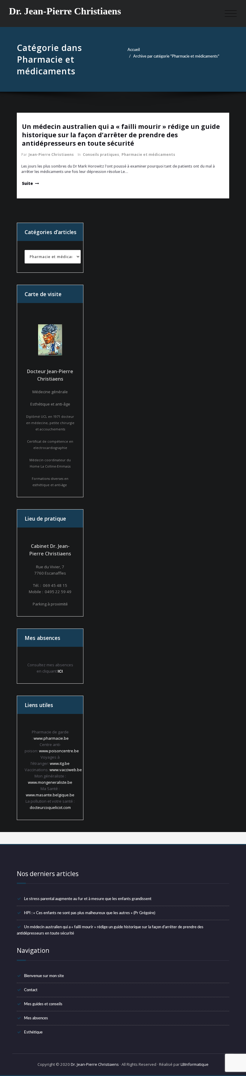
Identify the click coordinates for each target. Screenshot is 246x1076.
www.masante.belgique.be (50, 795)
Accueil (134, 50)
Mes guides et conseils (43, 1004)
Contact (31, 990)
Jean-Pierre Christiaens (51, 154)
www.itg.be (60, 763)
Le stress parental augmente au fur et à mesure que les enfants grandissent (88, 899)
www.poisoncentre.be (59, 750)
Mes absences (36, 1018)
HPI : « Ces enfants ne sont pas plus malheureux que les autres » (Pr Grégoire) (89, 913)
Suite (27, 183)
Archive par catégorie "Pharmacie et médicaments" (176, 56)
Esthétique (33, 1032)
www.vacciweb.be (66, 769)
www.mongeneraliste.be (50, 782)
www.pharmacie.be (51, 738)
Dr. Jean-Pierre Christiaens (65, 11)
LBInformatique (194, 1064)
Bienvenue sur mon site (44, 976)
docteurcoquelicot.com (50, 807)
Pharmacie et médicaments (148, 154)
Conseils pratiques (101, 154)
